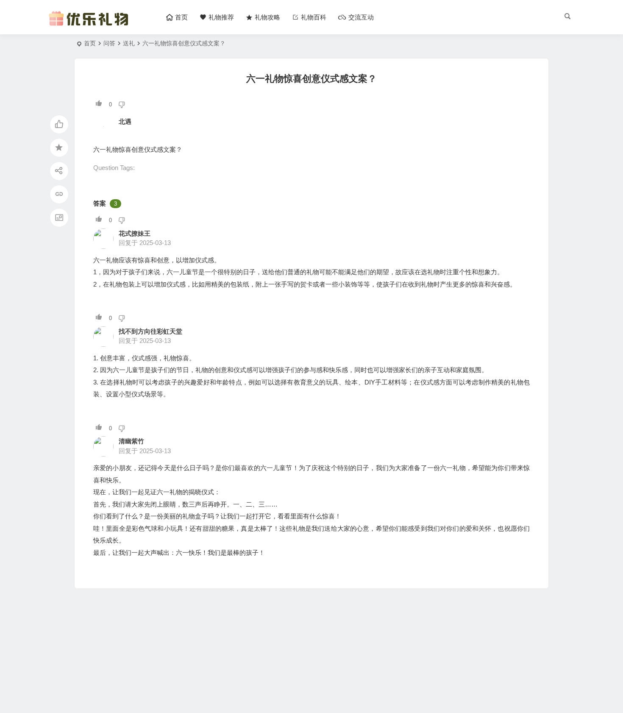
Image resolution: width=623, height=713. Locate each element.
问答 (109, 43)
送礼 (129, 43)
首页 (90, 43)
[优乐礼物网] (90, 24)
